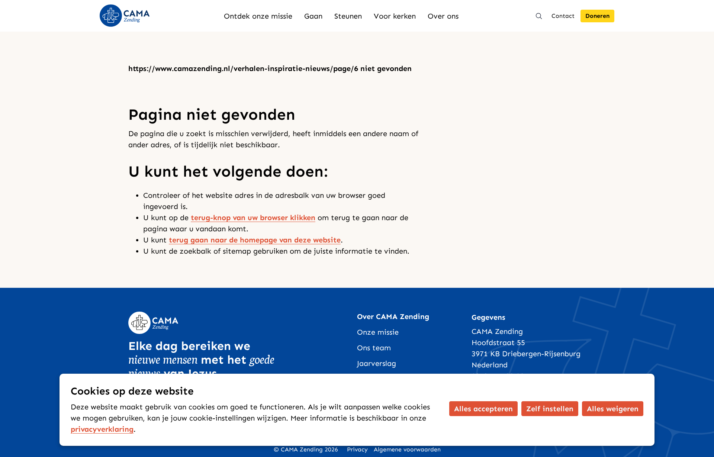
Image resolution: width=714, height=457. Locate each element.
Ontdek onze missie (258, 16)
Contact (563, 15)
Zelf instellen (549, 408)
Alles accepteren (483, 408)
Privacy (357, 449)
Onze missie (378, 332)
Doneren (597, 15)
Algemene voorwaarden (407, 449)
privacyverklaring (102, 429)
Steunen (348, 16)
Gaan (313, 16)
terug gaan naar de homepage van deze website (255, 239)
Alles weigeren (613, 408)
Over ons (443, 16)
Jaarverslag (376, 363)
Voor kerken (395, 16)
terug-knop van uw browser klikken (253, 217)
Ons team (374, 347)
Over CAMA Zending (393, 316)
